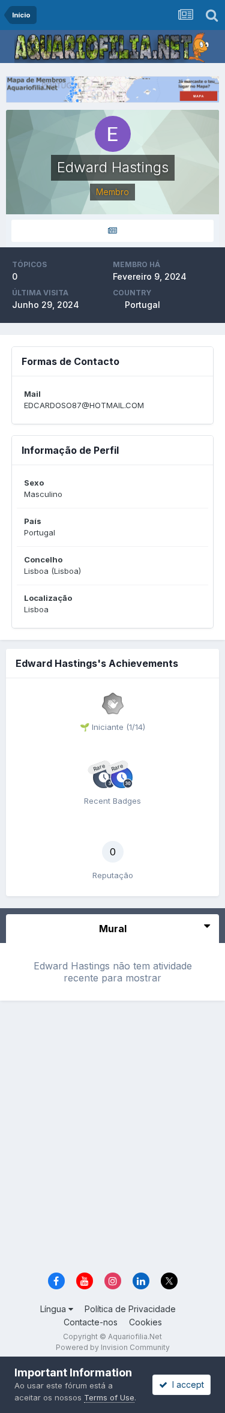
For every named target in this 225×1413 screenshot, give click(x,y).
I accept (185, 1384)
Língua (54, 1309)
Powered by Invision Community (113, 1347)
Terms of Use (109, 1397)
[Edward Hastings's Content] (112, 231)
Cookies (145, 1322)
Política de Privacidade (130, 1309)
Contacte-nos (91, 1322)
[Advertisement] (112, 1140)
